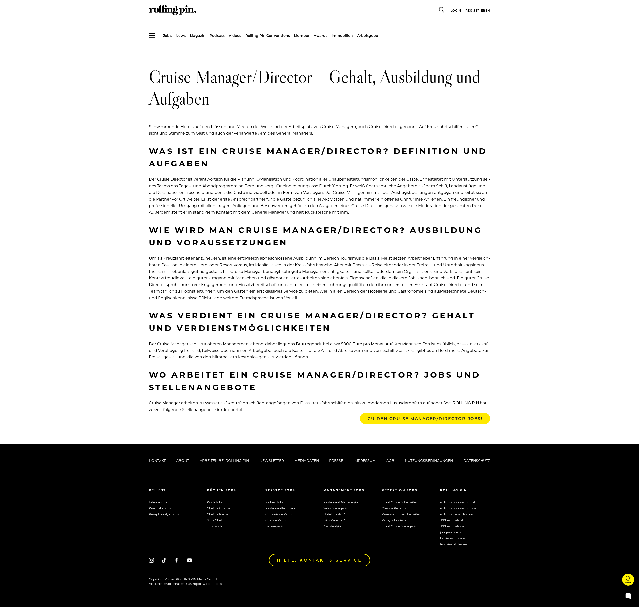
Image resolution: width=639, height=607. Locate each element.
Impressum (365, 460)
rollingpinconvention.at (457, 502)
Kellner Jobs (274, 502)
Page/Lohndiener (395, 520)
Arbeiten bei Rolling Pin (224, 460)
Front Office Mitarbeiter (399, 502)
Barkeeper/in (275, 526)
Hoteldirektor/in (335, 514)
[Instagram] (151, 560)
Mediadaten (306, 460)
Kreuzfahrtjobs (160, 508)
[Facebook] (176, 560)
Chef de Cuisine (218, 508)
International (158, 502)
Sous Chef (214, 520)
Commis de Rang (278, 514)
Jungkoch (214, 526)
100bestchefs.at (451, 520)
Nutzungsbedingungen (429, 460)
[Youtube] (189, 560)
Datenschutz (476, 460)
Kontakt (157, 460)
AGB (390, 460)
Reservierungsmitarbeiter (401, 514)
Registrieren (477, 10)
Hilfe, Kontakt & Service (319, 560)
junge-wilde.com (453, 532)
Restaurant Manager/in (340, 502)
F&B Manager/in (335, 520)
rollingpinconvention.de (458, 508)
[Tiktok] (164, 560)
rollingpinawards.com (456, 514)
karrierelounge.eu (453, 538)
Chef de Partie (217, 514)
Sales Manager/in (336, 508)
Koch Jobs (215, 502)
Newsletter (272, 460)
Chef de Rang (275, 520)
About (182, 460)
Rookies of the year (454, 544)
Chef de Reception (395, 508)
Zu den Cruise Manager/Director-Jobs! (425, 418)
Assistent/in (332, 526)
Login (456, 10)
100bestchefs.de (452, 526)
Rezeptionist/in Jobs (164, 514)
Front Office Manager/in (400, 526)
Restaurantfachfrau (280, 508)
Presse (336, 460)
